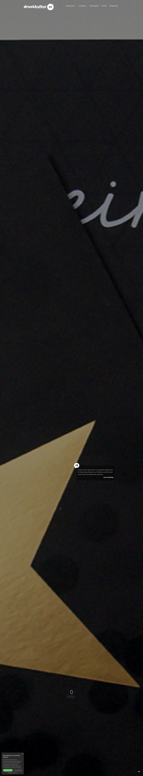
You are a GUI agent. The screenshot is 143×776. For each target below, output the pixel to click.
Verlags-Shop (114, 6)
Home (61, 6)
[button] (70, 6)
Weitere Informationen (16, 767)
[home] (39, 7)
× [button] (22, 753)
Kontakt (104, 6)
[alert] (12, 764)
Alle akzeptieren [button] (8, 770)
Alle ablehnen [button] (18, 770)
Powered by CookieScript (12, 772)
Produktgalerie (94, 6)
